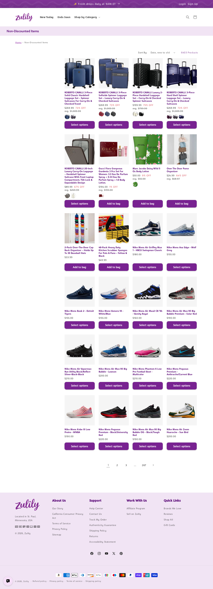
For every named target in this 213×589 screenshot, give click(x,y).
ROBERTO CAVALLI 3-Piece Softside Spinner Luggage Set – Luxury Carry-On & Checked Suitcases (113, 96)
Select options (79, 124)
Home (18, 42)
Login (182, 4)
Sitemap (56, 534)
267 (144, 465)
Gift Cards (169, 525)
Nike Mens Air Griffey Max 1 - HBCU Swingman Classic (147, 249)
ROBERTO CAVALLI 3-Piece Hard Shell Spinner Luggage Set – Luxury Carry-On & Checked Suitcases (181, 98)
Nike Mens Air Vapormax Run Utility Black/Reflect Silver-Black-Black (78, 371)
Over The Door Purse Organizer (178, 170)
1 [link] (108, 465)
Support (95, 500)
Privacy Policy (59, 529)
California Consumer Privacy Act (67, 516)
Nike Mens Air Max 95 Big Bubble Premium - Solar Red (182, 312)
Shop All (168, 519)
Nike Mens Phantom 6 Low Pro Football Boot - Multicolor (147, 371)
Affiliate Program (136, 508)
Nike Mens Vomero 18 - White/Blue (111, 312)
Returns (93, 536)
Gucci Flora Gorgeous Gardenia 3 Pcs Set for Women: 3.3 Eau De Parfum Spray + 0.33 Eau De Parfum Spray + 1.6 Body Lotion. (113, 175)
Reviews (168, 514)
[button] (87, 17)
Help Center (96, 508)
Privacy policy (56, 581)
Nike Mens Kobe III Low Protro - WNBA (77, 431)
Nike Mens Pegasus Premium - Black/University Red (113, 432)
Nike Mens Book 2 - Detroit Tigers (79, 312)
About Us (59, 500)
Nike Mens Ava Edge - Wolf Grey (181, 249)
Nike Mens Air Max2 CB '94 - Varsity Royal (147, 312)
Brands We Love (172, 508)
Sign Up (193, 4)
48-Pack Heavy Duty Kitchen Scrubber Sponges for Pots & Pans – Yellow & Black (113, 251)
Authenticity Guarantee (102, 525)
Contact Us (95, 514)
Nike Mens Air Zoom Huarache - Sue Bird (178, 431)
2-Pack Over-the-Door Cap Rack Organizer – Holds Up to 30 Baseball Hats (79, 250)
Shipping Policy (97, 530)
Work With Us (137, 500)
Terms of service (75, 581)
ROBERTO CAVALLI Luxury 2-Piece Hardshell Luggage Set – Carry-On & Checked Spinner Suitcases (148, 96)
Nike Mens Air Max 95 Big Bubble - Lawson (113, 370)
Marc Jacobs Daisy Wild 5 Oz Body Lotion (146, 170)
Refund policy (39, 581)
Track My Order (98, 519)
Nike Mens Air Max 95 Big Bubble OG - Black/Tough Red (147, 432)
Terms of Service (61, 523)
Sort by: (142, 52)
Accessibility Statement (102, 541)
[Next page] (153, 465)
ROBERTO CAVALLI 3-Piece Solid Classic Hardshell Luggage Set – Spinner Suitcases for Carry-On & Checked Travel (78, 98)
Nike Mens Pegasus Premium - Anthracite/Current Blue (179, 371)
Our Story (57, 508)
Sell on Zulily (134, 514)
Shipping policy (93, 581)
